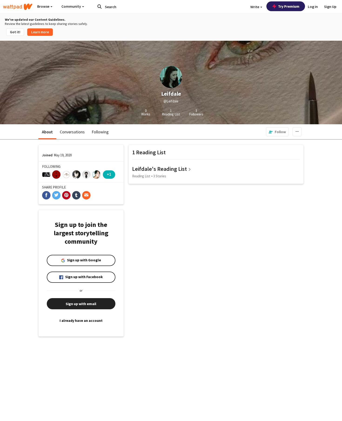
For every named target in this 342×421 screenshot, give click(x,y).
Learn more (40, 32)
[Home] (17, 6)
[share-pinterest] (66, 195)
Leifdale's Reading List (159, 168)
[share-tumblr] (76, 195)
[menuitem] (277, 131)
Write (255, 6)
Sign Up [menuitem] (330, 6)
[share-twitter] (56, 195)
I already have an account (81, 320)
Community (71, 6)
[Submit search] (99, 6)
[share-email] (86, 195)
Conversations (72, 132)
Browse (43, 6)
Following (100, 132)
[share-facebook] (46, 195)
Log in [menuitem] (313, 6)
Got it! (15, 32)
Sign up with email (81, 303)
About (47, 132)
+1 (109, 174)
